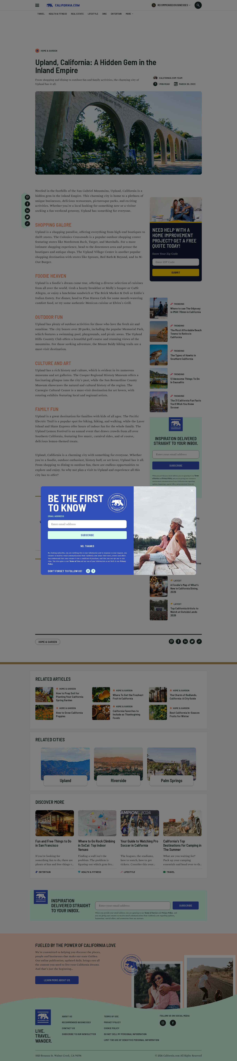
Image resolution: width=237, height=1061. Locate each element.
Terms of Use (74, 561)
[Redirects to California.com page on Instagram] (88, 571)
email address (56, 516)
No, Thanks (87, 546)
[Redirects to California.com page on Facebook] (93, 571)
